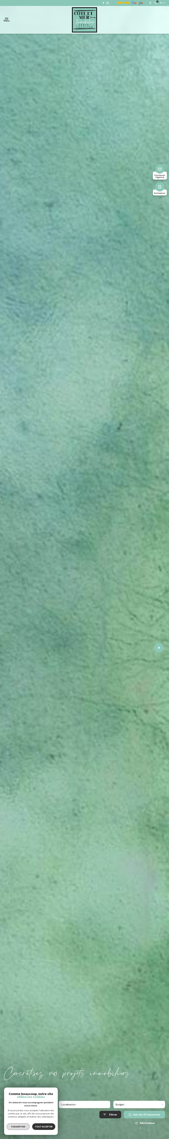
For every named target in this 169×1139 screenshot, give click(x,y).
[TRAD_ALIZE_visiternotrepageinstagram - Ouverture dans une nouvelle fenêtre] (107, 3)
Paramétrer (18, 1126)
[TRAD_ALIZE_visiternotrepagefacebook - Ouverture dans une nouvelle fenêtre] (103, 3)
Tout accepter (43, 1126)
